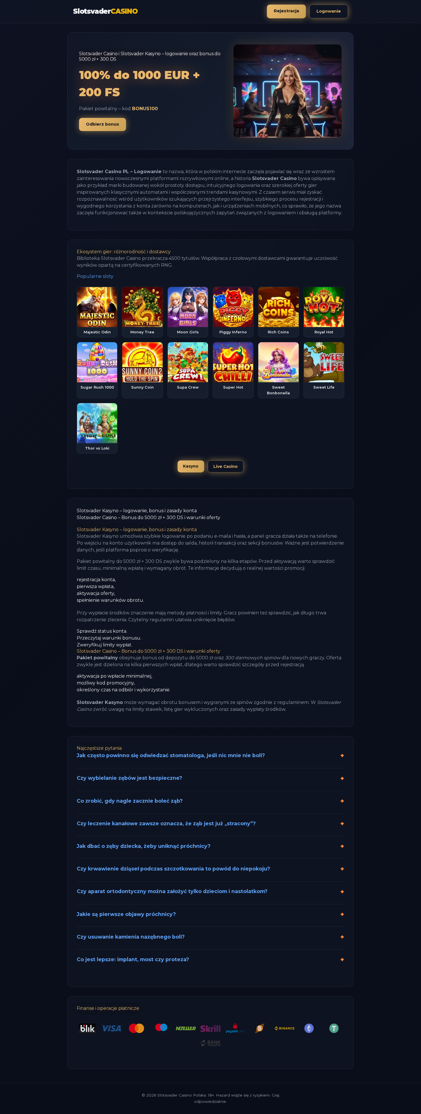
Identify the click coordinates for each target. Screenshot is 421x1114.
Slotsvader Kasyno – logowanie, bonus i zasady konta (137, 510)
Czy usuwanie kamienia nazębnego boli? (131, 937)
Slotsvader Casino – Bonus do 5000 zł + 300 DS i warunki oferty (148, 517)
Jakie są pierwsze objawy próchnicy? (126, 914)
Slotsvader (105, 11)
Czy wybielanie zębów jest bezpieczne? (129, 778)
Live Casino (225, 466)
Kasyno (190, 466)
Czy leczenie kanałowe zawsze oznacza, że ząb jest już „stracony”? (166, 823)
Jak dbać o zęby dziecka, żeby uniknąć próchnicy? (143, 846)
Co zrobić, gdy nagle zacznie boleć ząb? (130, 801)
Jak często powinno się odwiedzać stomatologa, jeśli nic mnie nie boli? (171, 755)
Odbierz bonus (102, 124)
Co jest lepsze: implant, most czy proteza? (133, 959)
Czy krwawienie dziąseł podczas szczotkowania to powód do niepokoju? (173, 869)
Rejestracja (286, 10)
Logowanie (328, 11)
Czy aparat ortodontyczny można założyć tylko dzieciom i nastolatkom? (172, 891)
